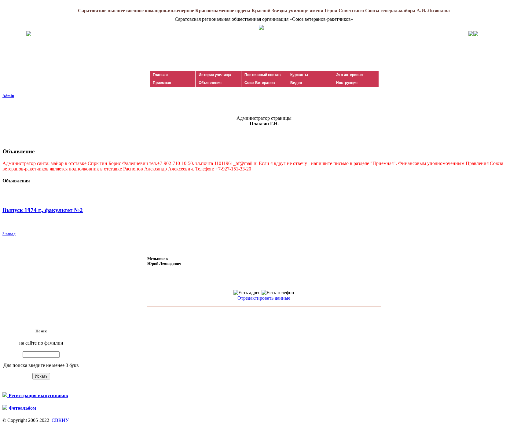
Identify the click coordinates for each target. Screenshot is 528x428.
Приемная (162, 83)
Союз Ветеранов (259, 83)
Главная (160, 75)
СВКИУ (59, 420)
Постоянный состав (262, 75)
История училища (215, 75)
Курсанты (299, 75)
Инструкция (347, 83)
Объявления (210, 83)
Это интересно (349, 75)
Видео (296, 83)
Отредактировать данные (263, 298)
